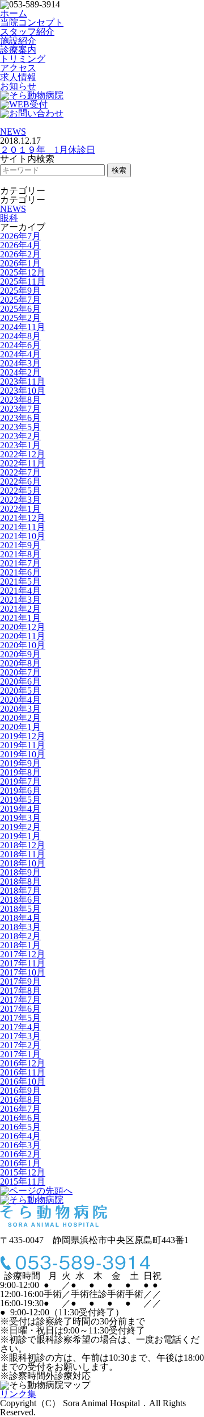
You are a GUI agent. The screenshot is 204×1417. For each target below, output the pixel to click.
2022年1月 (20, 509)
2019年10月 (22, 754)
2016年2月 (20, 1154)
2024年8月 (20, 336)
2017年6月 (20, 1009)
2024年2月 (20, 372)
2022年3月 (20, 500)
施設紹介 (18, 40)
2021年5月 (20, 581)
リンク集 (18, 1394)
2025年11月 (22, 281)
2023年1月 (20, 445)
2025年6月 (20, 309)
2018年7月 (20, 890)
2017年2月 (20, 1045)
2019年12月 (22, 736)
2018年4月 (20, 918)
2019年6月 (20, 790)
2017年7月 (20, 1000)
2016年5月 (20, 1127)
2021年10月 (22, 536)
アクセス (18, 68)
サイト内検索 (27, 159)
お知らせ (18, 86)
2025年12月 (22, 272)
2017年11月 (22, 963)
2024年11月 (22, 327)
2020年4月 (20, 700)
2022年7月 (20, 472)
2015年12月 (22, 1172)
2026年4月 (20, 245)
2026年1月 (20, 263)
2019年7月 (20, 781)
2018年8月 (20, 881)
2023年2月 (20, 436)
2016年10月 (22, 1081)
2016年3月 (20, 1145)
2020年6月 (20, 681)
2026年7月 (20, 236)
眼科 (9, 218)
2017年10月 (22, 972)
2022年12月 (22, 454)
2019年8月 (20, 772)
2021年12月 (22, 518)
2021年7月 (20, 563)
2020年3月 (20, 709)
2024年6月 (20, 345)
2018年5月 (20, 909)
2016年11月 (22, 1072)
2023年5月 (20, 427)
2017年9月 (20, 981)
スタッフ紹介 (27, 31)
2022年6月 (20, 481)
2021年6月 (20, 572)
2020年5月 (20, 690)
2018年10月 (22, 863)
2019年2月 (20, 827)
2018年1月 (20, 945)
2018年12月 (22, 845)
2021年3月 (20, 600)
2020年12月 (22, 627)
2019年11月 (22, 745)
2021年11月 (22, 527)
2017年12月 (22, 954)
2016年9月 (20, 1090)
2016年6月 (20, 1118)
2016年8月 (20, 1100)
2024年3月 (20, 363)
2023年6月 (20, 418)
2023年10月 (22, 390)
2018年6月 (20, 900)
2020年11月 (22, 636)
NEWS (13, 131)
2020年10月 (22, 645)
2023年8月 (20, 400)
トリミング (22, 59)
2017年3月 (20, 1036)
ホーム (13, 13)
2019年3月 (20, 818)
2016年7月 (20, 1109)
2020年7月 (20, 672)
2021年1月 (20, 618)
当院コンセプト (31, 22)
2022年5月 (20, 490)
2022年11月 (22, 463)
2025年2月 (20, 318)
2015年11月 (22, 1181)
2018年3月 (20, 927)
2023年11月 (22, 381)
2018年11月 (22, 854)
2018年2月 (20, 936)
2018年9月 (20, 872)
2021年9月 (20, 545)
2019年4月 (20, 809)
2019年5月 (20, 800)
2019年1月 (20, 836)
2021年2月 (20, 609)
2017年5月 (20, 1018)
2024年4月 (20, 354)
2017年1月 (20, 1054)
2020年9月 (20, 654)
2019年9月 (20, 763)
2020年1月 (20, 727)
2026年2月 (20, 254)
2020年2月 (20, 718)
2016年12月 (22, 1063)
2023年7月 (20, 409)
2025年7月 (20, 300)
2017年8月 (20, 990)
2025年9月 (20, 290)
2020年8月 (20, 663)
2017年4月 (20, 1027)
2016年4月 (20, 1136)
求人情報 (18, 77)
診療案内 (18, 50)
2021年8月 (20, 554)
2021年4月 (20, 590)
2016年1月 (20, 1163)
